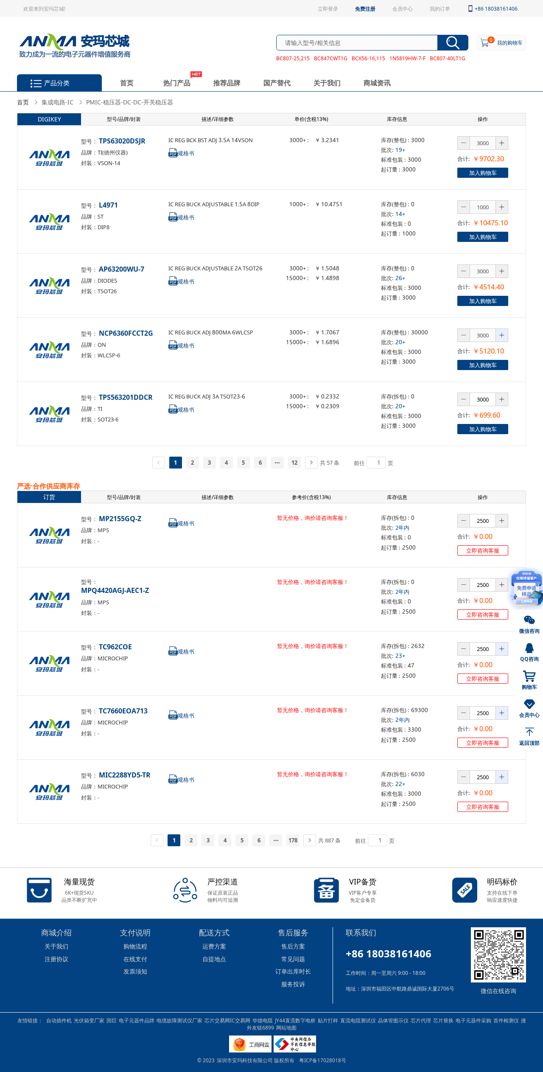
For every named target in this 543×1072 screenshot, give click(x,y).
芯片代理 (421, 1020)
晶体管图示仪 (393, 1020)
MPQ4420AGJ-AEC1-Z (115, 590)
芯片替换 (443, 1020)
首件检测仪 (506, 1020)
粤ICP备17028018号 (322, 1060)
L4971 (108, 204)
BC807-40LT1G (447, 58)
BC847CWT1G (330, 58)
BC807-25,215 (293, 58)
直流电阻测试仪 (358, 1020)
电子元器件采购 (473, 1020)
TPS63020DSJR (122, 140)
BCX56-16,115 (368, 58)
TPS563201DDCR (126, 397)
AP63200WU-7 (121, 268)
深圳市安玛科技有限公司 (245, 1060)
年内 (402, 719)
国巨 (111, 1020)
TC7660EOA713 (123, 710)
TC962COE (115, 646)
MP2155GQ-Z (120, 518)
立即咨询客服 (482, 550)
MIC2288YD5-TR (125, 774)
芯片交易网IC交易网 (227, 1020)
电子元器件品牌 (136, 1020)
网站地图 (286, 1027)
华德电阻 (262, 1020)
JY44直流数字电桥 (295, 1020)
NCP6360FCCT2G (126, 332)
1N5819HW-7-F (407, 58)
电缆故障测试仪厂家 (179, 1020)
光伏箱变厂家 (89, 1020)
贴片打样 (328, 1020)
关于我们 (327, 82)
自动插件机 (59, 1020)
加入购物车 (483, 172)
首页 (127, 82)
